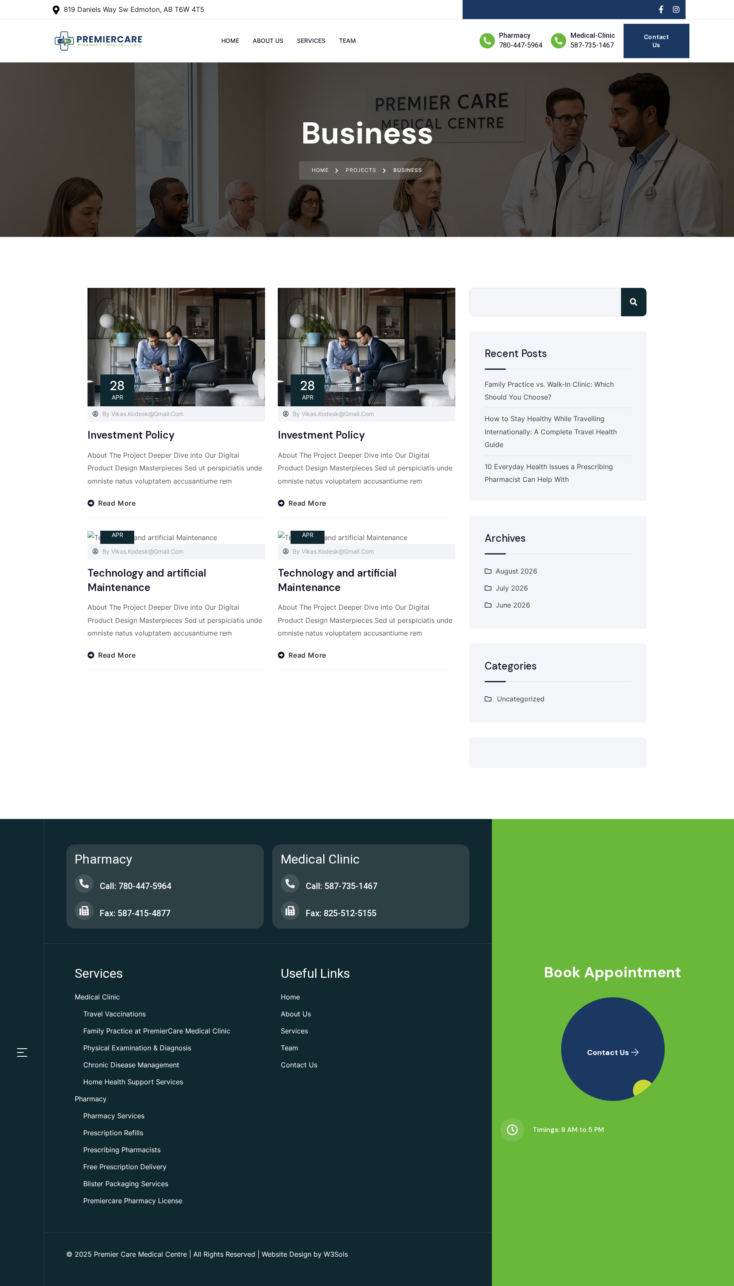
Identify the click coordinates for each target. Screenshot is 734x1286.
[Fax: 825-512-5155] (290, 910)
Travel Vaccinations (114, 1014)
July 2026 (512, 588)
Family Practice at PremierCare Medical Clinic (156, 1031)
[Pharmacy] (487, 40)
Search (633, 302)
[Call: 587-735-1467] (290, 883)
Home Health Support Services (133, 1082)
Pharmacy (515, 35)
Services (294, 1031)
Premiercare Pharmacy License (132, 1200)
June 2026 (513, 605)
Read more (117, 503)
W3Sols (336, 1254)
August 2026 (516, 571)
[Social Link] (661, 9)
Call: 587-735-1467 (341, 886)
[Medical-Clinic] (558, 40)
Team (289, 1048)
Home (290, 997)
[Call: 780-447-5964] (84, 883)
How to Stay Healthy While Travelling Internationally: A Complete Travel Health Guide (551, 431)
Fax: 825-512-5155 (341, 913)
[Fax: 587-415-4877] (84, 910)
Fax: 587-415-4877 (135, 913)
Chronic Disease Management (131, 1065)
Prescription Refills (113, 1132)
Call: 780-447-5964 (135, 886)
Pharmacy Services (113, 1116)
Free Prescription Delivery (125, 1166)
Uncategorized (521, 699)
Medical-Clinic (592, 35)
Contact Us (299, 1065)
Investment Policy (131, 435)
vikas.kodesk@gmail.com (147, 413)
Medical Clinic (97, 997)
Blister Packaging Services (125, 1183)
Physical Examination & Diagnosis (137, 1048)
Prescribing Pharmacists (122, 1149)
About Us (296, 1014)
